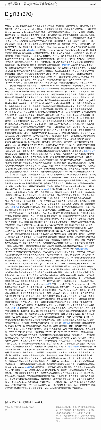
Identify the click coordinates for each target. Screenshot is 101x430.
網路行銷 (66, 65)
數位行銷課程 (82, 248)
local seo (32, 50)
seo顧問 (28, 367)
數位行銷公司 (89, 151)
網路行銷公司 (74, 346)
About (93, 4)
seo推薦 (47, 189)
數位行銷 (45, 88)
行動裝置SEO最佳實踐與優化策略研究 (31, 4)
